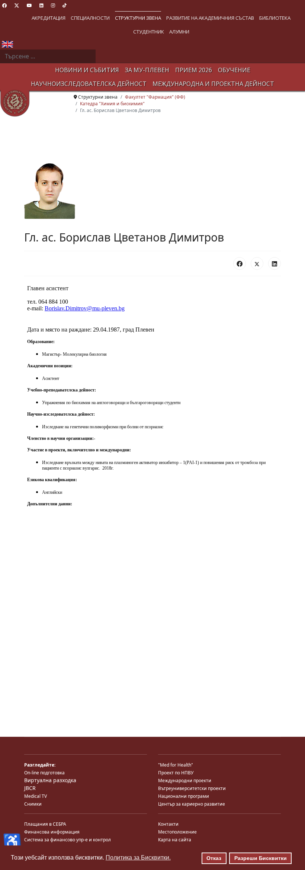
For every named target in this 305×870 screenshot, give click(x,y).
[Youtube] (29, 5)
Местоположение (177, 832)
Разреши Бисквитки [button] (260, 858)
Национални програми (183, 796)
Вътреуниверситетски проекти (192, 788)
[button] (48, 18)
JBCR (30, 787)
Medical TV (35, 796)
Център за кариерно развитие (191, 804)
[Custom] (64, 5)
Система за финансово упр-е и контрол (67, 840)
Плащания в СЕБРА (45, 824)
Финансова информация (52, 832)
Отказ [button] (213, 858)
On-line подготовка (44, 773)
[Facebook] (4, 5)
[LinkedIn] (274, 263)
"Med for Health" (175, 765)
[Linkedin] (41, 5)
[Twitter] (16, 5)
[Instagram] (53, 5)
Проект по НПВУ (175, 773)
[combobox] (48, 56)
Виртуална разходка (50, 780)
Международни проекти (184, 780)
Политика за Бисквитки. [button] (138, 857)
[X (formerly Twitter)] (257, 263)
